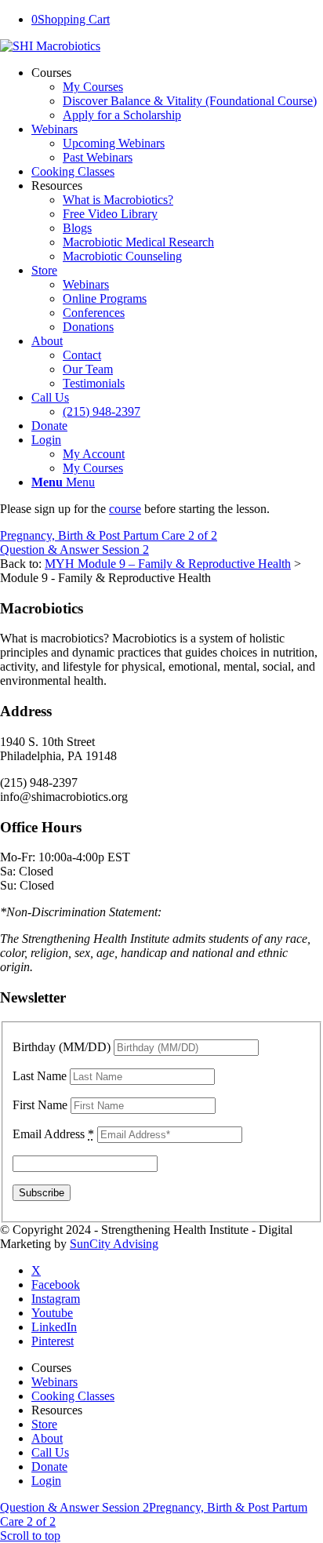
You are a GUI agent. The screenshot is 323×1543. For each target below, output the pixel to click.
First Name (40, 1105)
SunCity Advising (114, 1243)
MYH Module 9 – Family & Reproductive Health (168, 563)
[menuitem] (177, 94)
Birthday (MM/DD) (62, 1047)
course (125, 508)
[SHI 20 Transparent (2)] (50, 46)
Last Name (40, 1076)
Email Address (53, 1134)
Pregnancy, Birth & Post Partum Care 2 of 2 (108, 535)
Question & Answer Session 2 (74, 549)
